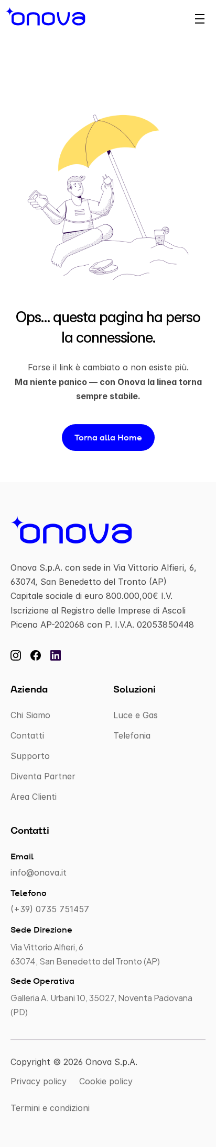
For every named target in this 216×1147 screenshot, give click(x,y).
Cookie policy (106, 1081)
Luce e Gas (135, 715)
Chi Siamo (30, 715)
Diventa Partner (42, 776)
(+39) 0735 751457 (49, 909)
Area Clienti (33, 797)
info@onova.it (38, 872)
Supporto (30, 756)
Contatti (27, 735)
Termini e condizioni (50, 1108)
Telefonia (131, 735)
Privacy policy (38, 1081)
